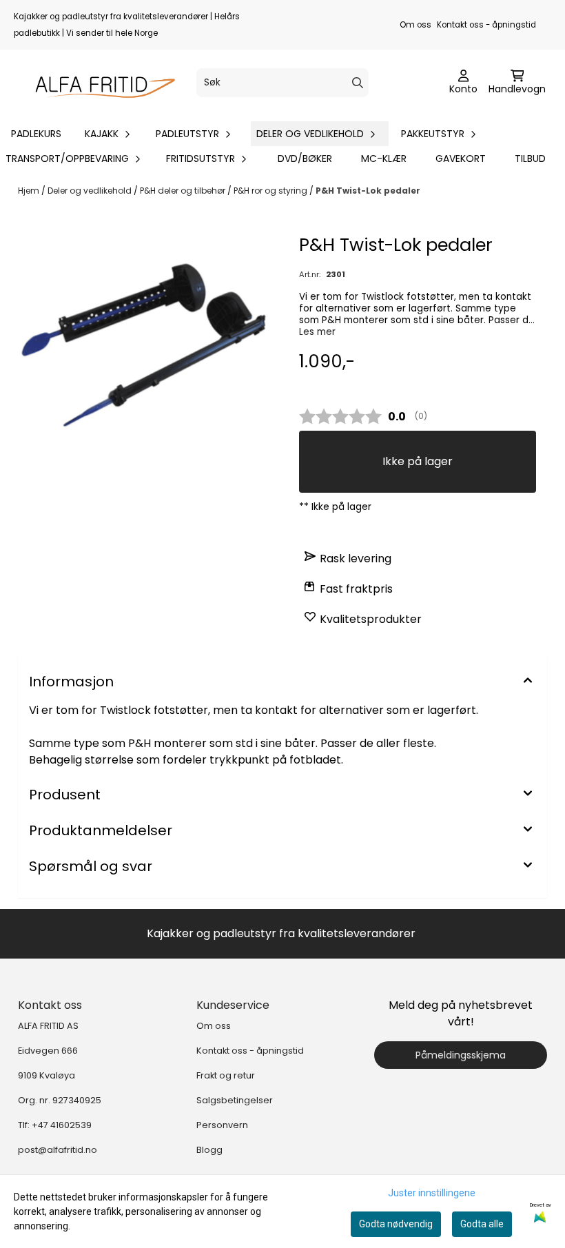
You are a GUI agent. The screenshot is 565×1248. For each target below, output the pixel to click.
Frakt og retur (225, 1075)
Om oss (415, 24)
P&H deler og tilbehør (183, 190)
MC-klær (384, 158)
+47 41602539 (62, 1125)
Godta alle (482, 1223)
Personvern (222, 1125)
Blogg (209, 1150)
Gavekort (460, 158)
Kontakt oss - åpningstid (486, 24)
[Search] (357, 82)
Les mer (317, 332)
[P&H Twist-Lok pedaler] (147, 361)
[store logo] (99, 82)
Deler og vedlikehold (91, 190)
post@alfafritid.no (57, 1150)
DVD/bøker (305, 158)
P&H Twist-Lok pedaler (368, 190)
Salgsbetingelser (234, 1100)
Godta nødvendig (396, 1223)
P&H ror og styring (271, 190)
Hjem (29, 190)
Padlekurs (36, 134)
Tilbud (530, 158)
